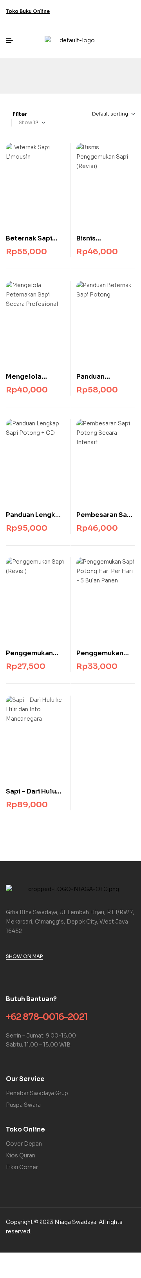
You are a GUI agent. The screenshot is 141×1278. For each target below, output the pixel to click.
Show (25, 122)
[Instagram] (125, 10)
